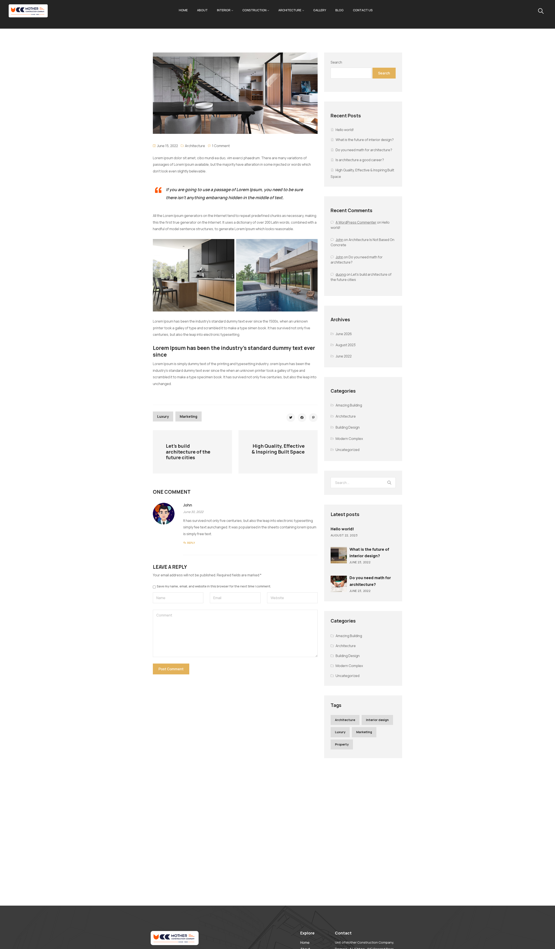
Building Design (348, 427)
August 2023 (346, 345)
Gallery (319, 10)
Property (342, 744)
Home (183, 10)
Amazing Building (349, 405)
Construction (254, 10)
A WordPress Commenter (356, 222)
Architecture (289, 10)
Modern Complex (349, 438)
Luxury (163, 416)
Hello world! (345, 129)
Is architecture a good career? (360, 159)
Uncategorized (347, 449)
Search (336, 62)
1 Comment (221, 145)
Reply (191, 543)
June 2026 (344, 333)
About (202, 10)
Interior (223, 10)
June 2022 (344, 356)
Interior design (377, 720)
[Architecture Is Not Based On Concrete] (290, 417)
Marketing (188, 416)
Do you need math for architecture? (364, 150)
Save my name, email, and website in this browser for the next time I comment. (214, 586)
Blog (339, 10)
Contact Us (363, 10)
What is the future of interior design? (365, 139)
